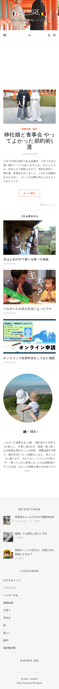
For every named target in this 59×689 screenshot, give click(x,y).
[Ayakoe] (29, 12)
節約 (35, 128)
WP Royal (37, 682)
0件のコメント (48, 204)
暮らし (7, 632)
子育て (7, 610)
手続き (7, 617)
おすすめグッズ (11, 580)
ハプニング (9, 587)
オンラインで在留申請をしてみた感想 (29, 358)
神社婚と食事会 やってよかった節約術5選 (29, 140)
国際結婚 (26, 128)
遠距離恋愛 (9, 647)
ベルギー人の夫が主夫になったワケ (27, 309)
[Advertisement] (29, 61)
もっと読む (29, 193)
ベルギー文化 (10, 595)
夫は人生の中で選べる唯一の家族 (26, 259)
